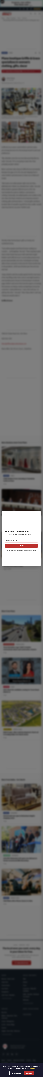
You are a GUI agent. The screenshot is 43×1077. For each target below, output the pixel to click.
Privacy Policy (33, 550)
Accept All (29, 1073)
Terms (26, 550)
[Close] (36, 515)
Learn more (33, 1068)
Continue (21, 545)
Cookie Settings (16, 1073)
